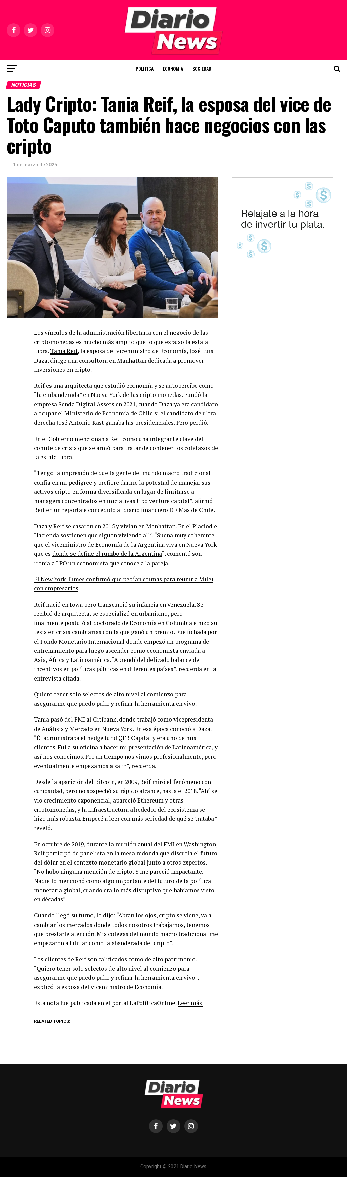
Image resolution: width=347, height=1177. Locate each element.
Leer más (190, 1003)
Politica (145, 68)
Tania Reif (64, 351)
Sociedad (201, 68)
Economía (173, 68)
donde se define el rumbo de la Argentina (107, 553)
